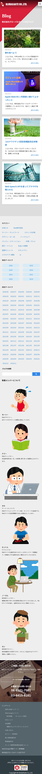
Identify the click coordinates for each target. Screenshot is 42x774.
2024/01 (13, 318)
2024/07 (5, 314)
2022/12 (37, 327)
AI (20, 255)
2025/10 (5, 300)
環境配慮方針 (9, 741)
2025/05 (5, 305)
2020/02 (29, 359)
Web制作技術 (36, 164)
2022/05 (13, 336)
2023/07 (21, 323)
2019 (31, 279)
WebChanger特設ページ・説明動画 (13, 749)
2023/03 (13, 327)
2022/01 (5, 341)
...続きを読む (34, 63)
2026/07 (13, 292)
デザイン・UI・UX (8, 237)
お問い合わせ (9, 730)
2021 (31, 274)
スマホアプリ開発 (8, 255)
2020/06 (37, 354)
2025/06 (37, 300)
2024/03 (37, 314)
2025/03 (21, 305)
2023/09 (5, 323)
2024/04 (29, 314)
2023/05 (37, 323)
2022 (11, 274)
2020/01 (37, 359)
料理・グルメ (30, 241)
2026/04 (37, 292)
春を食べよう (11, 52)
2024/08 (37, 310)
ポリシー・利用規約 (11, 734)
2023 (31, 270)
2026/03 (5, 296)
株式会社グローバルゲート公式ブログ (13, 752)
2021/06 (21, 345)
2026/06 (21, 292)
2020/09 (13, 354)
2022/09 (21, 332)
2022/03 (29, 336)
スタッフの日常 (36, 30)
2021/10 (29, 341)
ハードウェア (36, 72)
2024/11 (13, 310)
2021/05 (29, 345)
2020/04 (13, 359)
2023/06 (29, 323)
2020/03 (21, 359)
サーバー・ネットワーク (10, 232)
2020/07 (29, 354)
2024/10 (21, 310)
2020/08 (21, 354)
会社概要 (8, 723)
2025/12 (29, 296)
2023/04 (5, 327)
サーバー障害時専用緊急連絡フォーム (16, 745)
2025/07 (29, 300)
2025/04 (13, 305)
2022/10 (13, 332)
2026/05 (29, 292)
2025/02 (29, 305)
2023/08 (13, 323)
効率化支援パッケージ (12, 709)
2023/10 (37, 318)
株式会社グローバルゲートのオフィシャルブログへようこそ (13, 4)
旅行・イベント (7, 246)
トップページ (6, 706)
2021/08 (5, 345)
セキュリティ (22, 250)
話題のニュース (36, 119)
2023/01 (29, 327)
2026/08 (5, 292)
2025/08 (21, 300)
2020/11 (37, 350)
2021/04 (37, 345)
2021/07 (13, 345)
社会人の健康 (25, 119)
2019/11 (13, 363)
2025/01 (37, 305)
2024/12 (5, 310)
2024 (11, 270)
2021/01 (21, 350)
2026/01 (21, 296)
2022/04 (21, 336)
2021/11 (21, 341)
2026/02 (13, 296)
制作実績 (9, 716)
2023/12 (21, 318)
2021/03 (5, 350)
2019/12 (5, 363)
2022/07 (37, 332)
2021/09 (37, 341)
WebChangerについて (12, 713)
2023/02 (21, 327)
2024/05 (21, 314)
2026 (11, 265)
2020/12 (29, 350)
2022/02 (37, 336)
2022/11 (5, 332)
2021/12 (13, 341)
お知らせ (5, 228)
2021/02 (13, 350)
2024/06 (13, 314)
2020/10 (5, 354)
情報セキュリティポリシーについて (17, 726)
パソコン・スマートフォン (11, 241)
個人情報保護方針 (10, 738)
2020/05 (5, 359)
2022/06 (5, 336)
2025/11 (37, 296)
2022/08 (29, 332)
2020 (11, 279)
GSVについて (9, 720)
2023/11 (29, 318)
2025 (31, 265)
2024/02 (5, 318)
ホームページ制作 (21, 716)
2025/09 (13, 300)
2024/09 (29, 310)
